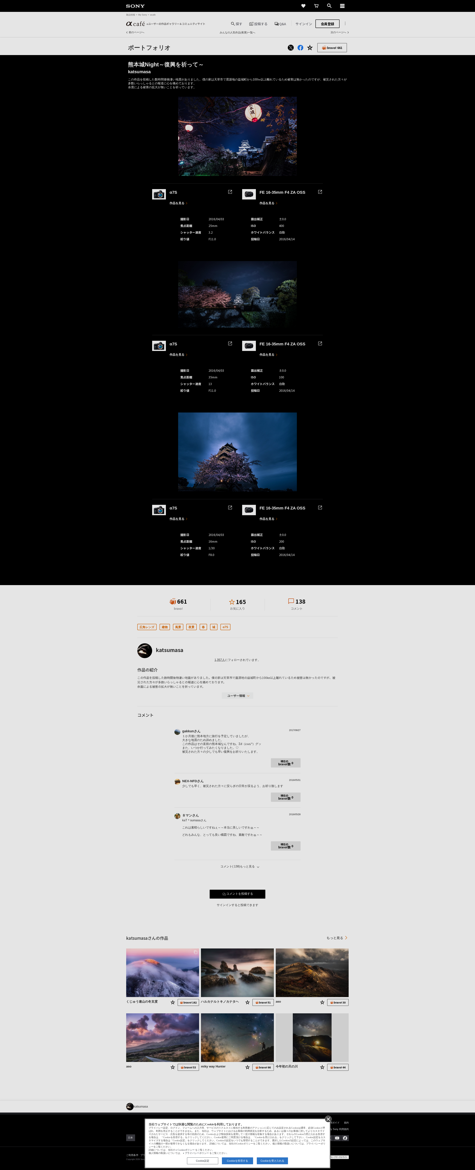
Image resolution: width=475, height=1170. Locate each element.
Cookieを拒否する (237, 1160)
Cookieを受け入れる (272, 1160)
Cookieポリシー (186, 1150)
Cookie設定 (202, 1160)
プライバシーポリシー (197, 1153)
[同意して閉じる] (328, 1119)
